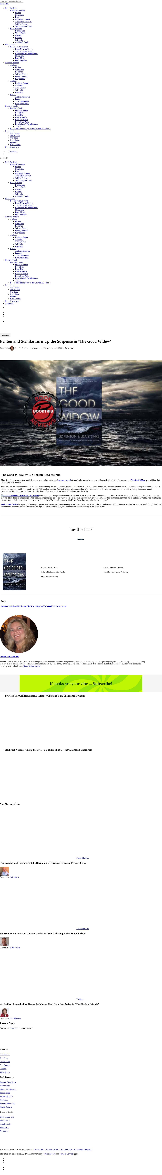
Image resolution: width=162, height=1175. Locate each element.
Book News (10, 198)
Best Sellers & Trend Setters (26, 208)
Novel (33, 606)
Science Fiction (21, 228)
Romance (19, 171)
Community (10, 285)
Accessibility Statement (82, 1149)
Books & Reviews (17, 164)
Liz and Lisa (25, 606)
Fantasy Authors (21, 230)
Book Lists (19, 269)
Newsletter (9, 303)
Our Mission (15, 290)
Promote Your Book (8, 1082)
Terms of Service (52, 1149)
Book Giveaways (12, 301)
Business (18, 192)
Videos (18, 280)
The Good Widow (51, 606)
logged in (14, 1028)
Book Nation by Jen (31, 666)
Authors (13, 219)
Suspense (39, 606)
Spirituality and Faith (23, 180)
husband (4, 606)
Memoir (18, 189)
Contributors (15, 294)
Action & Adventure (23, 176)
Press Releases (21, 214)
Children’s (19, 239)
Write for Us (5, 1072)
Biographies (20, 185)
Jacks (10, 606)
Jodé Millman (15, 1018)
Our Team (14, 292)
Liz (18, 606)
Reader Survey (6, 1107)
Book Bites (19, 267)
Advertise (4, 1100)
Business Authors (22, 237)
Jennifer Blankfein (22, 348)
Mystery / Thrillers (22, 173)
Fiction (18, 167)
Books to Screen (21, 274)
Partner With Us (6, 1096)
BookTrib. (4, 4)
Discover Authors (12, 217)
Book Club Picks (22, 276)
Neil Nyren (14, 877)
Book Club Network (8, 1089)
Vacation (62, 606)
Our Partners (5, 1065)
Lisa (15, 606)
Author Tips (5, 1086)
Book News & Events (19, 201)
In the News (20, 212)
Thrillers (5, 335)
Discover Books (11, 260)
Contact (3, 1069)
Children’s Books (22, 196)
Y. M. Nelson (15, 948)
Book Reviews (11, 162)
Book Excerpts (21, 271)
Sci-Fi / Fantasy (21, 178)
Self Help (19, 194)
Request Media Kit (7, 1103)
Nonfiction (19, 169)
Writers (13, 249)
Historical (19, 246)
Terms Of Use (66, 1149)
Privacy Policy (39, 1149)
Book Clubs (5, 1120)
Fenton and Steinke (9, 504)
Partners (13, 296)
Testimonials (5, 1093)
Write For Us (15, 299)
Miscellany (19, 210)
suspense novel (64, 480)
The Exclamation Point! (24, 205)
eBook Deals (5, 1124)
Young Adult (20, 187)
